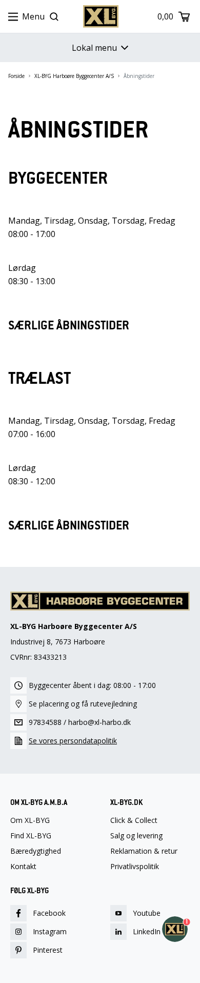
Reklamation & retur (143, 851)
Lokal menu (94, 47)
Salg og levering (136, 835)
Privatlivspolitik (134, 866)
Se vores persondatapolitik (73, 740)
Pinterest (48, 950)
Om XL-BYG (30, 820)
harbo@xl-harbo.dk (99, 722)
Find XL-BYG (30, 835)
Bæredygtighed (35, 851)
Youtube (147, 913)
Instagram (50, 931)
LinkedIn (147, 931)
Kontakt (23, 866)
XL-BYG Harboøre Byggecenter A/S (74, 76)
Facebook (49, 913)
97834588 (45, 722)
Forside (16, 76)
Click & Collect (133, 820)
